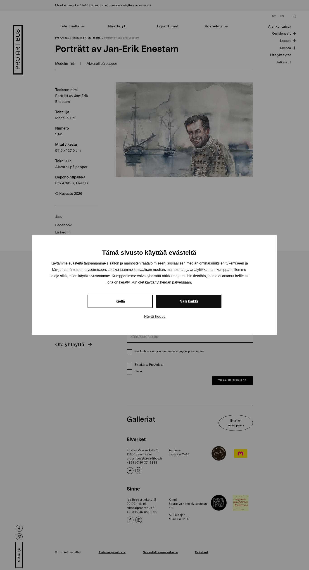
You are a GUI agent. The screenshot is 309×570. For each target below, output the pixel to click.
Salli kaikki (189, 301)
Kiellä (120, 301)
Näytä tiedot (154, 316)
